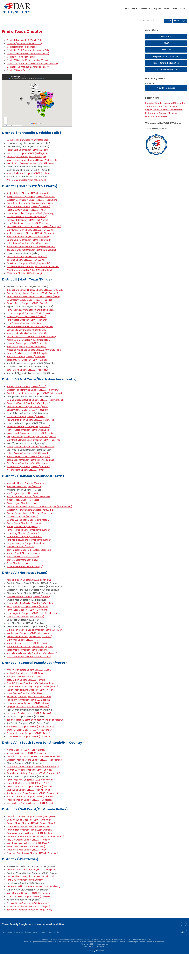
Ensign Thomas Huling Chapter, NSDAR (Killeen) (30, 689)
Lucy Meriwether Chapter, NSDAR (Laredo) (28, 839)
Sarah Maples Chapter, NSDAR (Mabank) (27, 649)
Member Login (180, 21)
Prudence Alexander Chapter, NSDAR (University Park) (34, 349)
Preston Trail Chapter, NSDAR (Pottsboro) (28, 236)
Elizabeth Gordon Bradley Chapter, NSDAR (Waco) (32, 686)
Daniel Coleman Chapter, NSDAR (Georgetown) (31, 683)
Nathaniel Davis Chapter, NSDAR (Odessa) (28, 896)
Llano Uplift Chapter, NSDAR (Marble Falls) (28, 783)
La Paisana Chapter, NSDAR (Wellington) (27, 153)
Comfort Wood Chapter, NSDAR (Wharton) (29, 819)
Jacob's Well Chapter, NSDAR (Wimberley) (28, 699)
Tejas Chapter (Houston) (19, 563)
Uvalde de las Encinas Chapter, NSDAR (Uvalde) (31, 803)
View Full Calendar (166, 88)
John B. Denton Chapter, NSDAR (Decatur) (28, 223)
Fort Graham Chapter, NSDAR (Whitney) (27, 216)
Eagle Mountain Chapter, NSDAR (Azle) (26, 209)
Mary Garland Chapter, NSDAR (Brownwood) (29, 893)
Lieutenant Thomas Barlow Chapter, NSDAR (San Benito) (35, 836)
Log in (182, 932)
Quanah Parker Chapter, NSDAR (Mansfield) (29, 239)
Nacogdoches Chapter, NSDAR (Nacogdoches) (31, 446)
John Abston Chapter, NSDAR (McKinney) (27, 319)
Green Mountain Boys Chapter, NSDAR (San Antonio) (33, 773)
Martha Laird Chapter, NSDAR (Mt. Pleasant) (29, 633)
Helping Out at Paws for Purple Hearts (163, 109)
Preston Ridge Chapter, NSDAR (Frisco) (26, 346)
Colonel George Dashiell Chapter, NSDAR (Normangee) (35, 399)
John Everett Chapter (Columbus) (24, 536)
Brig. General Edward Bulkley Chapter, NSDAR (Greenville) (36, 290)
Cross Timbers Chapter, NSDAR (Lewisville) (28, 206)
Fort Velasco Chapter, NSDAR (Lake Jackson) (30, 829)
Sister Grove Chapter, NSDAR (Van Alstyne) (29, 369)
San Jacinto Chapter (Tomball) (23, 556)
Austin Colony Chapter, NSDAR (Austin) (26, 673)
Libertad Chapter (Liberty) (20, 546)
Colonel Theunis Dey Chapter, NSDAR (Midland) (31, 876)
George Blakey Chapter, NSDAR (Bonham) (28, 606)
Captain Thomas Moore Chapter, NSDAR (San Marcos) (35, 759)
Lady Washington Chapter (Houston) (26, 543)
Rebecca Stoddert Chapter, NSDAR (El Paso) (29, 909)
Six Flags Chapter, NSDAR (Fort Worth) (26, 259)
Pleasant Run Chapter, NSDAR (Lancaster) (28, 343)
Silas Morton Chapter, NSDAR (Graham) (27, 256)
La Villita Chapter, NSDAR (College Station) (28, 426)
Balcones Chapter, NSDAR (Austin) (24, 676)
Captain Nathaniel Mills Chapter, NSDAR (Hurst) (31, 203)
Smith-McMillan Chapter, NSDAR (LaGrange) (29, 729)
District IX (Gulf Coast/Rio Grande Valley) (28, 66)
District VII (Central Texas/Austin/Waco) (27, 60)
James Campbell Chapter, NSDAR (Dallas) (28, 313)
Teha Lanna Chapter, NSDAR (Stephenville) (28, 263)
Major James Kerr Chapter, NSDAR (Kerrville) (29, 786)
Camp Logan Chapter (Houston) (23, 503)
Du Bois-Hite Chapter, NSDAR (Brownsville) (28, 826)
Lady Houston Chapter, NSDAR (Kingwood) (28, 429)
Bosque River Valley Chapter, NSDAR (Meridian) (31, 196)
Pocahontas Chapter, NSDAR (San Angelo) (28, 906)
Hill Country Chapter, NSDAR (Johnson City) (29, 696)
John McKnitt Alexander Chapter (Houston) (29, 539)
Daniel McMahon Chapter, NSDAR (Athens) (28, 596)
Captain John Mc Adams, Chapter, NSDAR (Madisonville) (35, 393)
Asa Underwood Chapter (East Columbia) (28, 496)
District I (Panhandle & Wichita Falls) (25, 40)
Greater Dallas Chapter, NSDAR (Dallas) (27, 303)
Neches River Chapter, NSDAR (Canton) (27, 643)
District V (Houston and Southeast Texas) (28, 53)
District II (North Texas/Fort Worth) (24, 43)
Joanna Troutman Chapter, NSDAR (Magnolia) (30, 419)
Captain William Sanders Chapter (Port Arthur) (30, 509)
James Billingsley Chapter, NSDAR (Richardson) (31, 309)
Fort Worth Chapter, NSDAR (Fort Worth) (27, 220)
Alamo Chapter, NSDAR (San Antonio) (26, 749)
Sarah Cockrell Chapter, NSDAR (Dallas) (27, 359)
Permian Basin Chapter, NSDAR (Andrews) (28, 903)
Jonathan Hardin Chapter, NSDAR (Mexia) (28, 703)
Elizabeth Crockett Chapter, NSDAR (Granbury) (30, 213)
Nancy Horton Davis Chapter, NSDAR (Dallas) (29, 333)
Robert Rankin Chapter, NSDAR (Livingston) (28, 456)
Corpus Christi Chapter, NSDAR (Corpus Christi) (31, 823)
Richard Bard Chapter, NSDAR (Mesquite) (27, 353)
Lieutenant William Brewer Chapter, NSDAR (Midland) (33, 886)
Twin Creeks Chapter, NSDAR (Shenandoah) (29, 463)
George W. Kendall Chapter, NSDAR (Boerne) (29, 769)
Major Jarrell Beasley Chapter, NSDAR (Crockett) (31, 433)
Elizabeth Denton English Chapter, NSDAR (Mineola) (32, 603)
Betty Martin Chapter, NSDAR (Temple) (26, 679)
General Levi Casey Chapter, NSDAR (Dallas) (29, 299)
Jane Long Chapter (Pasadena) (23, 533)
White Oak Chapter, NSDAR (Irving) (24, 273)
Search (168, 21)
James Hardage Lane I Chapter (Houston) (28, 529)
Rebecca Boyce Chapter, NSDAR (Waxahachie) (31, 246)
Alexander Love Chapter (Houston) (24, 486)
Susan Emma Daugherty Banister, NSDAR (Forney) (32, 653)
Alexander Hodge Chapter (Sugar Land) (27, 483)
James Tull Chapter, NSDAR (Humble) (26, 416)
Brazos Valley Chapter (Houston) (23, 499)
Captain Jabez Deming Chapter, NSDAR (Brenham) (33, 389)
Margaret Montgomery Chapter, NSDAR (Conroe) (32, 436)
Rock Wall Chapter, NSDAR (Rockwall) (26, 356)
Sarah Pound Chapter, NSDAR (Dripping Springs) (31, 726)
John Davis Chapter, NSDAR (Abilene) (26, 879)
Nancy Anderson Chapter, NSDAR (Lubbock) (29, 173)
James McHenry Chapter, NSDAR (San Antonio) (31, 779)
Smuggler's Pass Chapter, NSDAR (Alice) (27, 849)
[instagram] (181, 924)
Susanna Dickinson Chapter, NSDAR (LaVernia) (30, 796)
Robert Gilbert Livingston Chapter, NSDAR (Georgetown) (35, 719)
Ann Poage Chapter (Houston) (22, 493)
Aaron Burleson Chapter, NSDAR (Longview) (29, 579)
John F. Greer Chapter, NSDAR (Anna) (25, 323)
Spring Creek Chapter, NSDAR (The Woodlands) (31, 459)
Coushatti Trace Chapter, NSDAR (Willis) (27, 406)
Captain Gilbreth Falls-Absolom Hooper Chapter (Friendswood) (39, 506)
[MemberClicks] (17, 8)
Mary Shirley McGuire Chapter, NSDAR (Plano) (30, 326)
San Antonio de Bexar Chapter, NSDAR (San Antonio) (33, 793)
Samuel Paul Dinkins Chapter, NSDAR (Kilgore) (30, 646)
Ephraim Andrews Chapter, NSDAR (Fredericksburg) (33, 766)
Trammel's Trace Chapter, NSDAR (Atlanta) (29, 656)
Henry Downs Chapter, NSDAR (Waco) (26, 693)
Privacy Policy (89, 946)
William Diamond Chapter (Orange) (25, 566)
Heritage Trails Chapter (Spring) (23, 526)
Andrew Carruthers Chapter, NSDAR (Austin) (29, 669)
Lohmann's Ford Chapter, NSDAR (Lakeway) (29, 713)
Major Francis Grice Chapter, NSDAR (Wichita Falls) (32, 160)
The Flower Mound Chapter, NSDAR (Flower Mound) (33, 266)
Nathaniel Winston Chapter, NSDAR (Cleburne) (30, 233)
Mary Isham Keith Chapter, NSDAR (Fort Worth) (30, 230)
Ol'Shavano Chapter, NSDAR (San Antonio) (28, 789)
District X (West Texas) (18, 70)
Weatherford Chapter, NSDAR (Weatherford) (30, 270)
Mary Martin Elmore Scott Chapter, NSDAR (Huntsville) (34, 440)
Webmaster (100, 946)
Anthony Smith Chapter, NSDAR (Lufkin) (26, 386)
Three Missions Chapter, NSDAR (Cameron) (29, 736)
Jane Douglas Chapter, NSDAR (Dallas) (26, 316)
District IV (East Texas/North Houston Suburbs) (30, 50)
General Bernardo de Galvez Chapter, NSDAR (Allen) (33, 296)
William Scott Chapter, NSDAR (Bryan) (26, 469)
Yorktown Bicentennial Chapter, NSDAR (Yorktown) (32, 853)
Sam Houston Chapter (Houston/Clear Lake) (29, 549)
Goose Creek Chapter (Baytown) (24, 523)
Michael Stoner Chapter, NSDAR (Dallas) (27, 330)
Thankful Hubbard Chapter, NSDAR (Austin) (28, 733)
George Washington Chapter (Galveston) (28, 519)
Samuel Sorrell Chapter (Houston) (24, 553)
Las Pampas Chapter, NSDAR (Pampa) (26, 156)
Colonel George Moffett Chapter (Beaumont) (30, 513)
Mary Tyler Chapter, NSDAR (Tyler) (24, 639)
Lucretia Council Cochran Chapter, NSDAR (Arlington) (34, 226)
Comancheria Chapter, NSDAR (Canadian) (28, 139)
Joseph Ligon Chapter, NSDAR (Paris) (25, 616)
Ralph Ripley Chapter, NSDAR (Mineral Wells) (29, 243)
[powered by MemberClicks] (94, 951)
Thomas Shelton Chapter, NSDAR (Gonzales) (29, 799)
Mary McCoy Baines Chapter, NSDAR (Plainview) (31, 163)
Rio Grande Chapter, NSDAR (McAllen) (26, 846)
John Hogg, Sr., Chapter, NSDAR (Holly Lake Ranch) (32, 613)
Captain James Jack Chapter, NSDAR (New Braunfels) (34, 756)
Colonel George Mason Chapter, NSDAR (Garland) (32, 293)
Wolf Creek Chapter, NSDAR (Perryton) (26, 180)
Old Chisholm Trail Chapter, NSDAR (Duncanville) (31, 336)
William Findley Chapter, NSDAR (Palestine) (28, 466)
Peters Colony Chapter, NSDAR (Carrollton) (29, 340)
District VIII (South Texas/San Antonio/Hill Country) (32, 63)
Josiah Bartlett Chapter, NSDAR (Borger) (27, 149)
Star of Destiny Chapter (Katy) (22, 559)
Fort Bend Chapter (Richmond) (22, 516)
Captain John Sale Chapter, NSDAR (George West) (33, 816)
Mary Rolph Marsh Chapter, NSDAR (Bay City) (30, 843)
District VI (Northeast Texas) (21, 56)
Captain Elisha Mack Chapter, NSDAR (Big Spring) (32, 869)
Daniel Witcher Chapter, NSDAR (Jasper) (27, 409)
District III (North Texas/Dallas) (22, 46)
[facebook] (185, 924)
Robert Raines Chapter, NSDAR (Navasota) (28, 453)
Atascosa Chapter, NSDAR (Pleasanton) (27, 753)
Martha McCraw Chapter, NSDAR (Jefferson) (29, 636)
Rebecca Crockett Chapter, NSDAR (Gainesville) (31, 249)
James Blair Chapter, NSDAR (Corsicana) (27, 609)
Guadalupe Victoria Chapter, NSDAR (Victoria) (30, 833)
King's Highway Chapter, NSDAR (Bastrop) (28, 706)
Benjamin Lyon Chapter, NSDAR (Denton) (27, 193)
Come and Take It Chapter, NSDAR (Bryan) (28, 403)
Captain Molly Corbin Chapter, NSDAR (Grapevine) (32, 199)
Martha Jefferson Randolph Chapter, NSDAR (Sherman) (35, 629)
